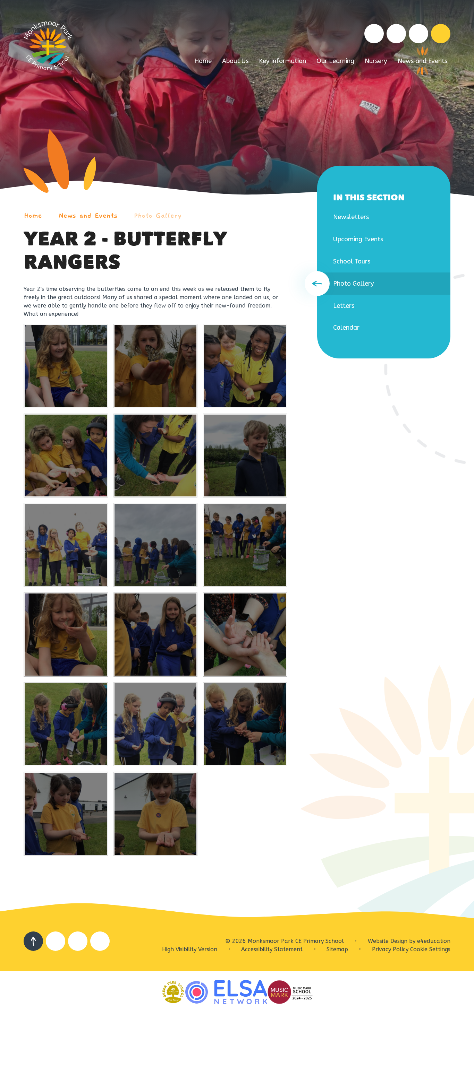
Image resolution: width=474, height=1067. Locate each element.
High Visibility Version (189, 949)
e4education (433, 941)
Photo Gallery (157, 215)
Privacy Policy (390, 949)
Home (33, 215)
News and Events (88, 215)
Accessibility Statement (272, 949)
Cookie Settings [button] (430, 949)
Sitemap (337, 949)
